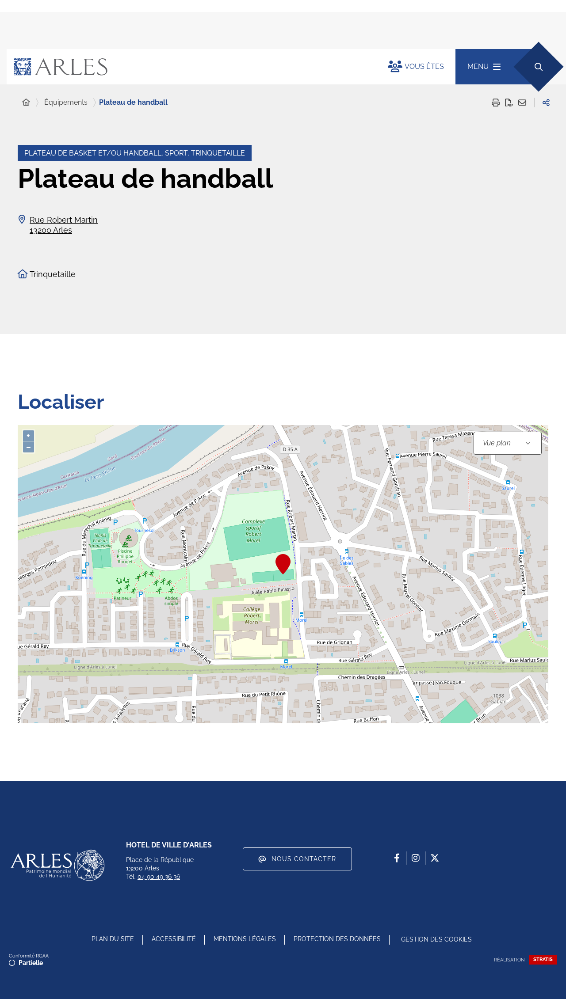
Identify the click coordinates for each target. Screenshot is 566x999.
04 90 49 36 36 (159, 876)
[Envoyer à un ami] (522, 102)
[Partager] (546, 102)
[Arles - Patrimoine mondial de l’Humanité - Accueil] (57, 865)
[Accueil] (26, 102)
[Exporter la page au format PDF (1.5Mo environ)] (509, 102)
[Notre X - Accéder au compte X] (434, 858)
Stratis (543, 959)
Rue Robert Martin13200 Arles (64, 225)
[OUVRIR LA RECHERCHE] (538, 66)
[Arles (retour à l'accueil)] (188, 67)
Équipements (66, 102)
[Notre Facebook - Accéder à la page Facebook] (396, 858)
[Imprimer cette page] (495, 102)
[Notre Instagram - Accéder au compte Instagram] (415, 858)
